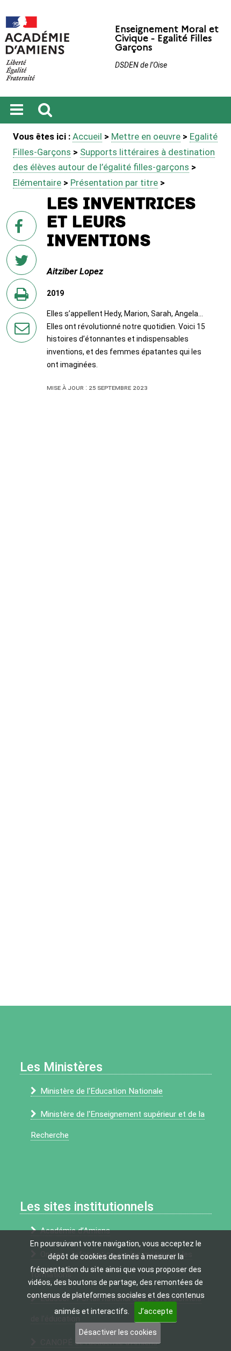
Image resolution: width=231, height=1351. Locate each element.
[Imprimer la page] (23, 297)
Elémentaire (37, 182)
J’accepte (155, 1311)
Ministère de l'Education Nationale (101, 1091)
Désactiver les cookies (118, 1332)
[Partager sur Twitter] (23, 263)
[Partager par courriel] (14, 320)
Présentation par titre (114, 182)
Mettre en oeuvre (146, 136)
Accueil (87, 136)
